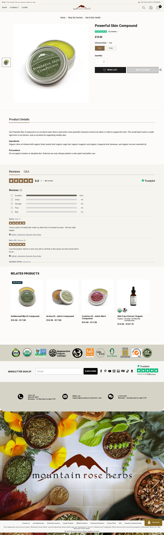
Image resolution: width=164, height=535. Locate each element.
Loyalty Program (68, 523)
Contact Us (26, 523)
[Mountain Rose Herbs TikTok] (127, 371)
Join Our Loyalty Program (150, 2)
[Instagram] (114, 371)
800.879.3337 (33, 397)
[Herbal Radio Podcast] (132, 371)
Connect (14, 7)
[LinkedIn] (118, 371)
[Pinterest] (105, 371)
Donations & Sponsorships (133, 523)
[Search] (143, 7)
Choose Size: (103, 43)
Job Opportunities (38, 523)
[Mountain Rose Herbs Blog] (123, 371)
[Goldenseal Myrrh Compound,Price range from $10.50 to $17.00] (27, 296)
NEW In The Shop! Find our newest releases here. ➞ (20, 2)
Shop (4, 7)
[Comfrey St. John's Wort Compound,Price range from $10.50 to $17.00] (98, 296)
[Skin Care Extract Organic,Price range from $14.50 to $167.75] (133, 296)
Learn (25, 7)
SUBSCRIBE (90, 371)
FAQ (120, 523)
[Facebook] (101, 371)
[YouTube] (109, 371)
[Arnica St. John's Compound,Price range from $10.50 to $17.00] (62, 296)
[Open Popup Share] (160, 70)
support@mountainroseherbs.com (87, 398)
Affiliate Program (82, 523)
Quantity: (99, 55)
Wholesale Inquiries (53, 523)
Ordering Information (97, 523)
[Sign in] (151, 7)
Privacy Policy (111, 523)
